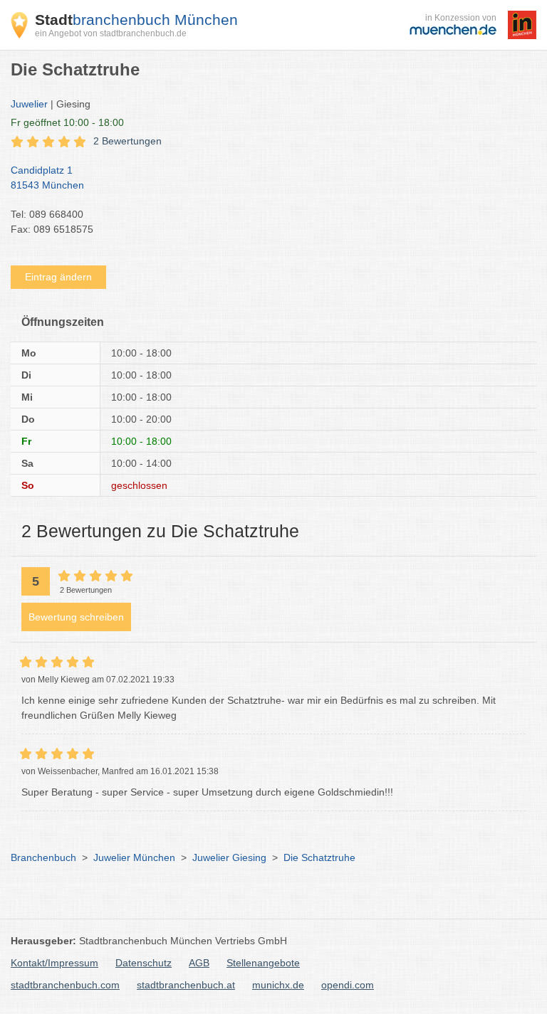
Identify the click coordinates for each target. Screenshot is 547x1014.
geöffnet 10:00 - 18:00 (67, 122)
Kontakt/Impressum (54, 962)
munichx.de (278, 985)
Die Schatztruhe (319, 857)
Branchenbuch (43, 857)
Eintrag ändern (58, 276)
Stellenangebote (263, 962)
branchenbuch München (136, 19)
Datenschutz (143, 962)
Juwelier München (134, 857)
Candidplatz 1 (47, 177)
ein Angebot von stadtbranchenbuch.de (111, 33)
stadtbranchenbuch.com (65, 985)
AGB (199, 962)
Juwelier (29, 104)
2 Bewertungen (127, 141)
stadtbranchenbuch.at (186, 985)
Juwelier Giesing (229, 857)
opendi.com (347, 985)
